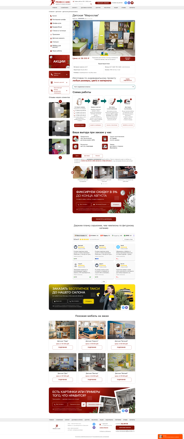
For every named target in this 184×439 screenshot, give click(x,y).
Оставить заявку (79, 125)
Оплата (98, 155)
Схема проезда (104, 427)
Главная (54, 7)
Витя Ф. (122, 263)
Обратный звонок (125, 427)
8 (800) (122, 424)
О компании (64, 7)
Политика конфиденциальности (83, 436)
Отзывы (124, 7)
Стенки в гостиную (59, 30)
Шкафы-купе (56, 23)
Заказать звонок (103, 3)
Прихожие (56, 34)
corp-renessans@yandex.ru (125, 431)
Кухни (54, 16)
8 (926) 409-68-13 (117, 4)
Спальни (55, 42)
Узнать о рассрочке (111, 125)
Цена (77, 155)
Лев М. (122, 245)
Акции (116, 7)
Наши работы (57, 51)
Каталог (74, 7)
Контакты (132, 7)
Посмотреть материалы (104, 219)
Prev (60, 101)
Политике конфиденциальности (84, 209)
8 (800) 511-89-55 (117, 3)
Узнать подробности (128, 80)
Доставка (87, 155)
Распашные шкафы (59, 19)
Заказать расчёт (127, 59)
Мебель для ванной (56, 46)
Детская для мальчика (70, 11)
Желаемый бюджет (101, 204)
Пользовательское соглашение (101, 436)
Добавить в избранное (105, 431)
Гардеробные (57, 27)
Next (60, 157)
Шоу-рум (98, 7)
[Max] (129, 3)
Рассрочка (107, 7)
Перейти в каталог (128, 125)
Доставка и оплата (86, 7)
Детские (58, 11)
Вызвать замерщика (95, 125)
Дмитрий (101, 245)
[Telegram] (125, 3)
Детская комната (58, 38)
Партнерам (118, 419)
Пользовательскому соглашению (99, 209)
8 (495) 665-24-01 (117, 1)
